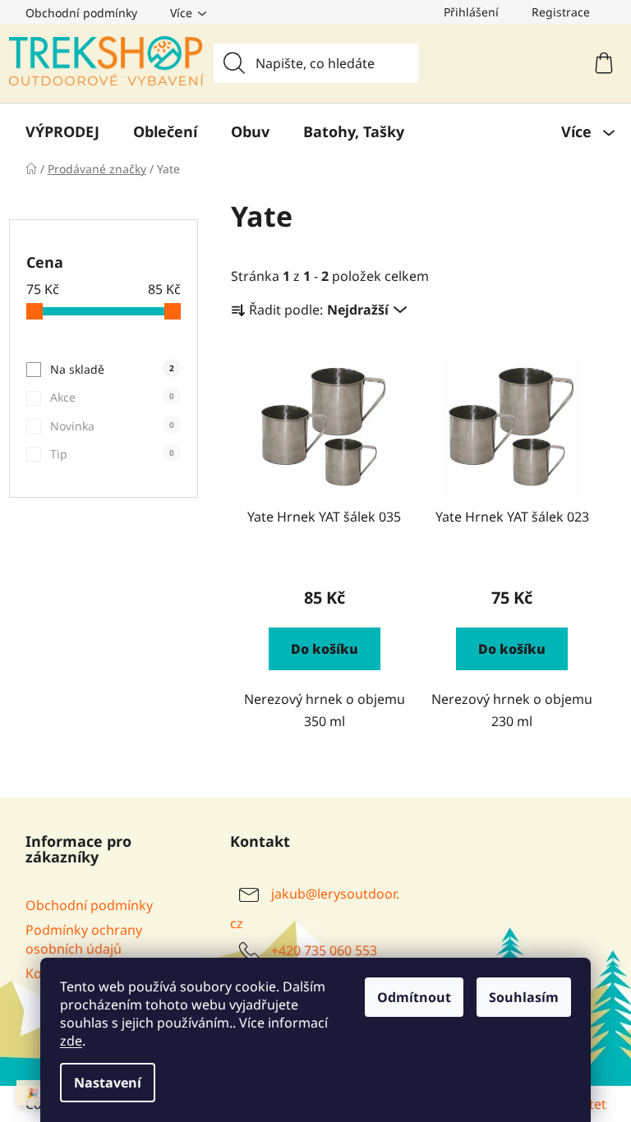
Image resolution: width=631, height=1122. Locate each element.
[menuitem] (62, 131)
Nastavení (107, 1083)
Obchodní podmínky (81, 13)
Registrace (561, 12)
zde (71, 1041)
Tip (112, 454)
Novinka (112, 426)
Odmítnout (414, 997)
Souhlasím (524, 997)
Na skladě (112, 369)
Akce (112, 397)
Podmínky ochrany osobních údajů (83, 939)
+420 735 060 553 (324, 950)
